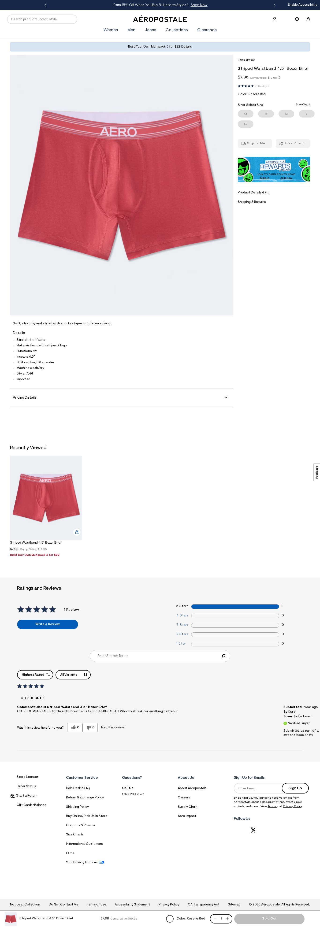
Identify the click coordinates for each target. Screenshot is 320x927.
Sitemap (234, 904)
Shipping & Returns (252, 202)
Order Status (26, 786)
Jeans (150, 30)
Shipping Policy (77, 807)
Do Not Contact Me (63, 904)
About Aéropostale (192, 788)
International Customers (84, 844)
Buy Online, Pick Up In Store (86, 816)
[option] (46, 507)
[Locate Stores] (297, 19)
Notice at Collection (25, 904)
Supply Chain (187, 807)
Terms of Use (96, 904)
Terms (272, 806)
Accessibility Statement (132, 904)
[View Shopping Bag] (308, 19)
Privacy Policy (292, 806)
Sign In (264, 178)
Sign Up (295, 788)
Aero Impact (187, 816)
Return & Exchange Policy (85, 797)
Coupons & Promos (80, 825)
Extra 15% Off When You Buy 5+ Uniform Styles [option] (159, 5)
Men (131, 30)
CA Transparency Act (203, 904)
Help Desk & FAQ (78, 788)
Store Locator (27, 777)
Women (111, 30)
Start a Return (26, 795)
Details (186, 46)
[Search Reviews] (223, 656)
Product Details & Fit (253, 192)
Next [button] (273, 5)
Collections (177, 30)
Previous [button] (46, 5)
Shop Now (198, 5)
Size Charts (75, 834)
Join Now (286, 178)
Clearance (207, 30)
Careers (184, 797)
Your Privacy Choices (82, 862)
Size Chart (303, 104)
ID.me (70, 853)
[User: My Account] (274, 19)
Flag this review (112, 727)
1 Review (262, 86)
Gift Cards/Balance (31, 805)
